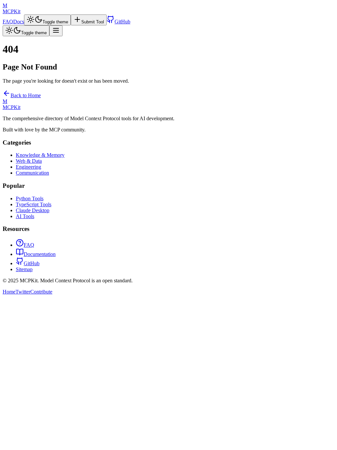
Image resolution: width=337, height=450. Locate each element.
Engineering (28, 167)
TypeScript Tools (33, 204)
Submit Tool (92, 21)
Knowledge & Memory (40, 155)
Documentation (40, 254)
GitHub (122, 21)
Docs (18, 21)
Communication (32, 173)
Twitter (22, 292)
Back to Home (26, 95)
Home (9, 292)
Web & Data (29, 161)
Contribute (41, 292)
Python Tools (29, 198)
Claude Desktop (32, 210)
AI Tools (25, 216)
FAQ (8, 21)
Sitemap (24, 269)
